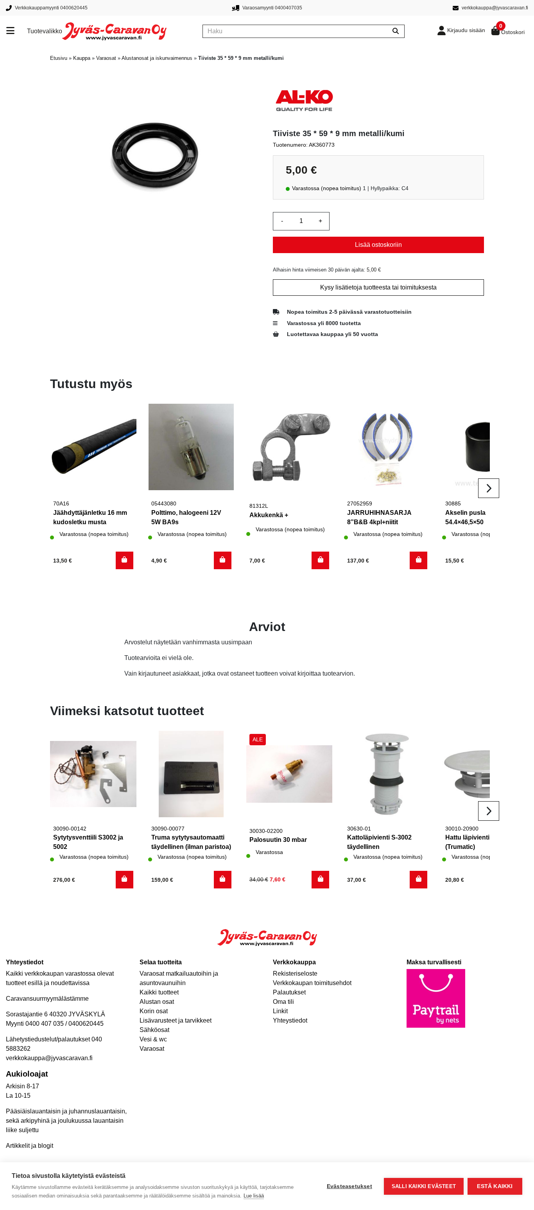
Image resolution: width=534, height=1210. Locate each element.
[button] (124, 560)
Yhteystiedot (290, 1020)
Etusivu (58, 58)
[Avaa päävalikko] (16, 31)
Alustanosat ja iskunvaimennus (157, 58)
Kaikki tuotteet (159, 992)
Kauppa (81, 58)
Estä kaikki (494, 1186)
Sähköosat (154, 1030)
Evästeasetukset (349, 1186)
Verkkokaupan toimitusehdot (312, 983)
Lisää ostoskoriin (378, 244)
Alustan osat (157, 1001)
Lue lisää (254, 1196)
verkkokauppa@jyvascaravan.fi (49, 1058)
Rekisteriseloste (295, 973)
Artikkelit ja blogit (29, 1145)
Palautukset (289, 992)
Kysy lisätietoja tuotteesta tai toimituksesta (378, 287)
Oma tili (283, 1001)
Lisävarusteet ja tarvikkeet (175, 1020)
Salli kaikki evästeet (424, 1186)
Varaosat (106, 58)
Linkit (280, 1011)
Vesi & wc (153, 1039)
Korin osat (154, 1011)
